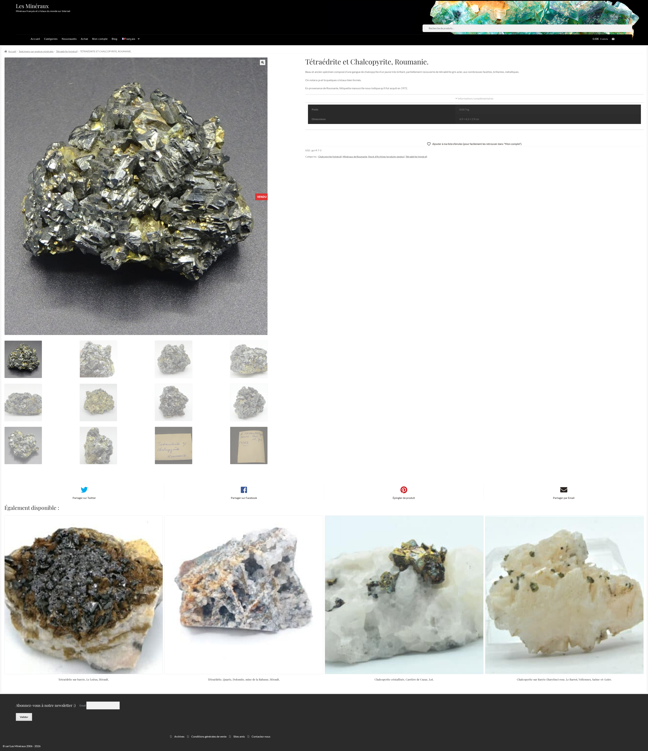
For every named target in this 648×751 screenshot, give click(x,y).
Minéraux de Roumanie (355, 156)
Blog (114, 38)
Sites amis (239, 736)
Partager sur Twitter (84, 497)
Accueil (35, 38)
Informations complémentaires (475, 98)
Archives (179, 736)
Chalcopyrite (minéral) (330, 156)
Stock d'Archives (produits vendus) (386, 156)
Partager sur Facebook (244, 497)
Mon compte (100, 38)
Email (82, 705)
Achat (84, 38)
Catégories (51, 38)
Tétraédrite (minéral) (67, 51)
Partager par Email (563, 497)
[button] (262, 62)
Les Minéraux (32, 5)
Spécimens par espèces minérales (36, 51)
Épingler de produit (404, 497)
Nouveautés (69, 38)
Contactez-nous (261, 736)
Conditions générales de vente (208, 736)
